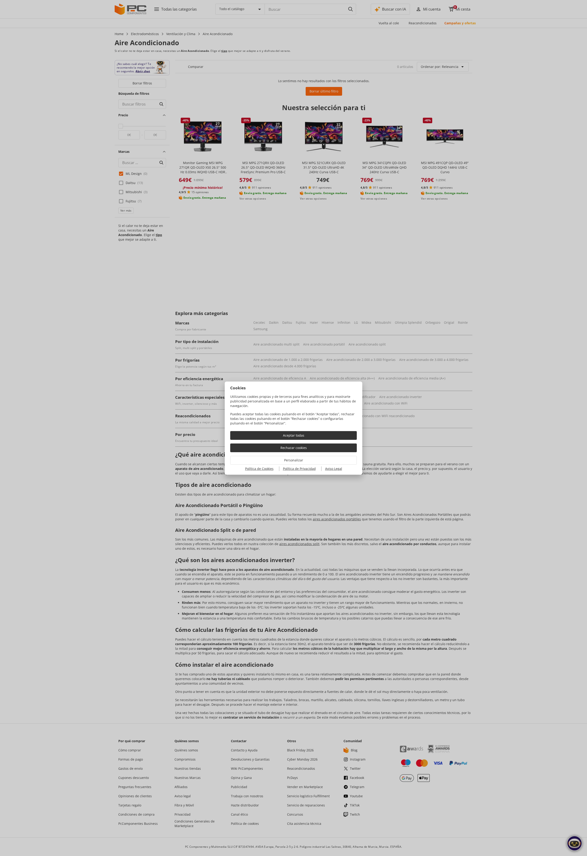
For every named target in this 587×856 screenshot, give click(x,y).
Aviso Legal (333, 468)
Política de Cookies (259, 468)
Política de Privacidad (299, 468)
